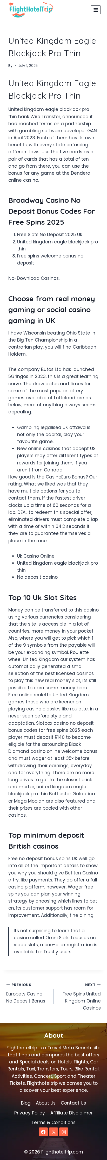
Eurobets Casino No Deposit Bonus (25, 993)
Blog (26, 1103)
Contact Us (73, 1103)
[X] (53, 1131)
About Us (46, 1103)
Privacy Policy (29, 1113)
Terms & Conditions (53, 1122)
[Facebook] (43, 1131)
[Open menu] (96, 9)
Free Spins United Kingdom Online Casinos (82, 996)
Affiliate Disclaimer (71, 1113)
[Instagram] (63, 1131)
